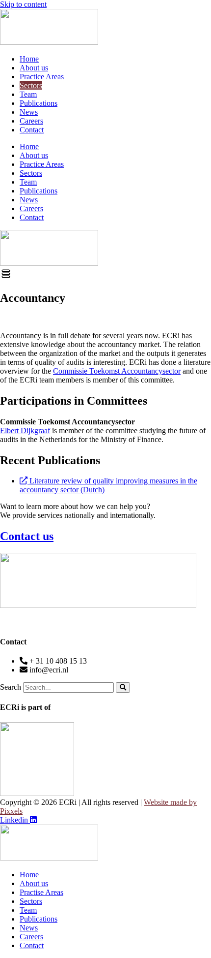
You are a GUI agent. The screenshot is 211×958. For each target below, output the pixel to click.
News (29, 112)
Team (28, 94)
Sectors (31, 85)
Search (10, 687)
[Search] (123, 687)
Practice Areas (42, 76)
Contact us (26, 536)
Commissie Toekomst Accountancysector (117, 371)
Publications (38, 103)
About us (34, 68)
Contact (32, 130)
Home (29, 59)
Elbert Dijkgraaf (25, 430)
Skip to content (23, 4)
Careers (31, 121)
